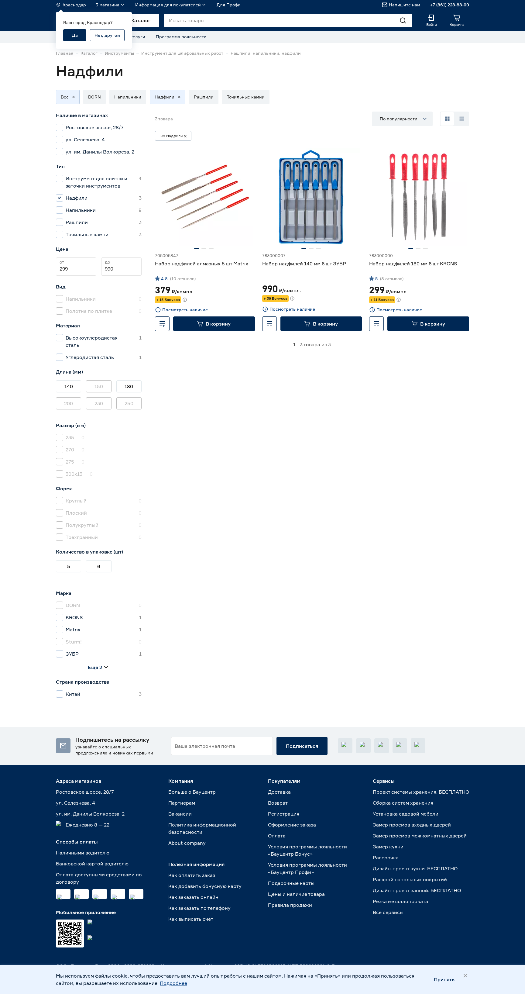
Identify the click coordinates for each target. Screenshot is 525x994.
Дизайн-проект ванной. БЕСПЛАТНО (417, 890)
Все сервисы (388, 912)
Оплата (277, 836)
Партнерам (181, 803)
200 (68, 403)
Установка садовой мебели (405, 814)
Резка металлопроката (400, 901)
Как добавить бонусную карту (205, 886)
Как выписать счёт (190, 919)
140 (68, 386)
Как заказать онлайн (193, 897)
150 (98, 386)
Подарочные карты (291, 883)
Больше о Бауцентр (192, 792)
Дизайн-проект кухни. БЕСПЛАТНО (415, 868)
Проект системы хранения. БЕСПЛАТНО (421, 792)
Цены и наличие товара (296, 894)
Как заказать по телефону (199, 908)
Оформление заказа (292, 825)
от (62, 261)
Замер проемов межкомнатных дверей (420, 836)
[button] (65, 97)
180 (129, 386)
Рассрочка (386, 857)
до (107, 261)
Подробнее (173, 983)
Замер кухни (388, 847)
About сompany (187, 843)
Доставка (279, 792)
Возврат (278, 803)
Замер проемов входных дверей (412, 825)
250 (129, 403)
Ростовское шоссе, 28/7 (85, 792)
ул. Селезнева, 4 (75, 803)
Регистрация (283, 814)
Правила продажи (290, 905)
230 (98, 403)
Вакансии (180, 814)
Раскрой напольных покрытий (410, 879)
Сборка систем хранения (403, 803)
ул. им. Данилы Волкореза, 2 (90, 814)
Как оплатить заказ (191, 875)
